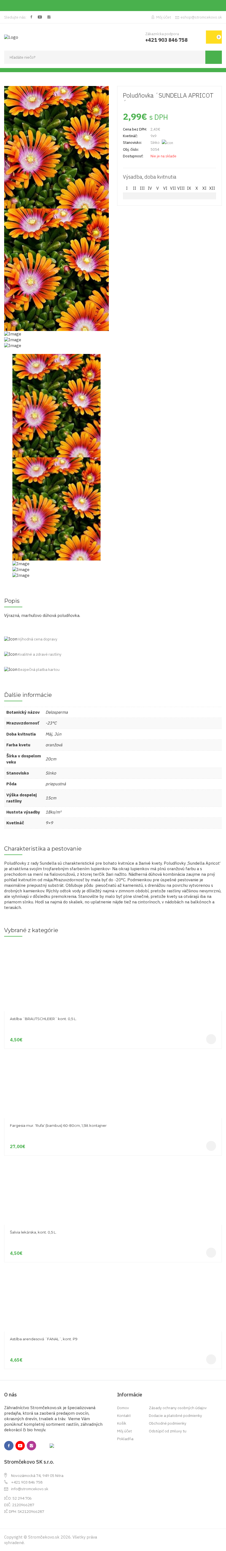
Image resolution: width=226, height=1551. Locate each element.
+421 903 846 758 (26, 1482)
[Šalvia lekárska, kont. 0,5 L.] (113, 1158)
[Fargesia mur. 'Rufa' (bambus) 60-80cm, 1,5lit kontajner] (113, 1052)
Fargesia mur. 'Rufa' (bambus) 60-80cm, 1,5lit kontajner (58, 1125)
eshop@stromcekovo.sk (201, 17)
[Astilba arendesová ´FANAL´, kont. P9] (113, 1265)
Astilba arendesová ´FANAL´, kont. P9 (43, 1339)
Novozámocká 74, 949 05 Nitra (37, 1475)
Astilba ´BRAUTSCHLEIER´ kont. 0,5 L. (43, 1018)
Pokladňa (125, 1438)
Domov (123, 1407)
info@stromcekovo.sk (29, 1488)
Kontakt (124, 1415)
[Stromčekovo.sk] (11, 37)
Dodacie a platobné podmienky (175, 1415)
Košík (121, 1423)
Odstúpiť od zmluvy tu (167, 1431)
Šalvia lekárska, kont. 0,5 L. (33, 1232)
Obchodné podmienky (167, 1423)
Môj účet (163, 17)
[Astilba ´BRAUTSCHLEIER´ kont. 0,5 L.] (113, 945)
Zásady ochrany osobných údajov (178, 1407)
